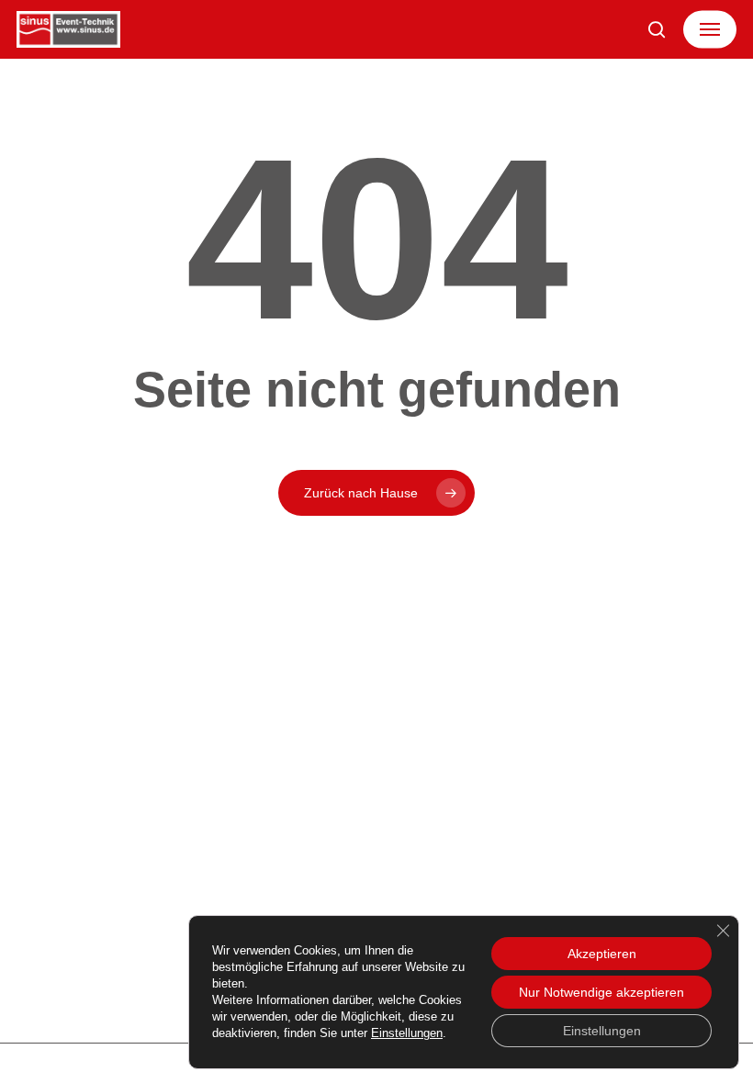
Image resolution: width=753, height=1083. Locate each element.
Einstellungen (407, 1033)
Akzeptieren (602, 953)
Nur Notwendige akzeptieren (601, 992)
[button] (709, 29)
